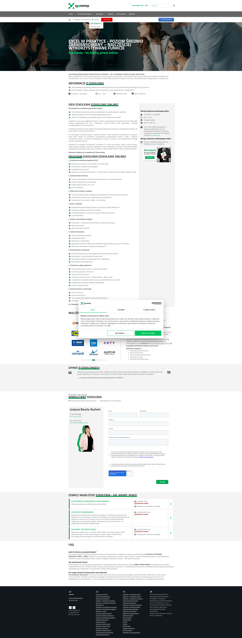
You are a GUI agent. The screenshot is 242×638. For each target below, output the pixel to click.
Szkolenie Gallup (101, 622)
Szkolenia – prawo (101, 611)
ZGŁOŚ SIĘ (106, 19)
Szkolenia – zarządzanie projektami (106, 603)
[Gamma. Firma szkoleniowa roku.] (79, 6)
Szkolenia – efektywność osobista (105, 600)
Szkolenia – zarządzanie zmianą (132, 594)
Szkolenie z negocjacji (102, 628)
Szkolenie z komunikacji (130, 611)
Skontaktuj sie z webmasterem (131, 632)
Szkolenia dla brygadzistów (130, 609)
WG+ (146, 5)
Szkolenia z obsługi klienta (103, 630)
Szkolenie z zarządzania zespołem (105, 617)
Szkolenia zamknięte (102, 594)
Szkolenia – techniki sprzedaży (131, 607)
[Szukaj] (173, 5)
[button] (72, 338)
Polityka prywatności (129, 628)
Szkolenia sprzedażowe (102, 598)
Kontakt (125, 622)
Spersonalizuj (119, 333)
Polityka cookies (127, 630)
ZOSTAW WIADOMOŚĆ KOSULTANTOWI (83, 401)
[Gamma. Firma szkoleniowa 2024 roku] (70, 20)
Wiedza (125, 624)
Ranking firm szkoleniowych (131, 613)
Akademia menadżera (102, 620)
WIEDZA (110, 14)
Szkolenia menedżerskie (103, 596)
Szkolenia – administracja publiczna (106, 609)
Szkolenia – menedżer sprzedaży (132, 605)
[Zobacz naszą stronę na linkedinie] (74, 607)
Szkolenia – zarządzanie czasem (132, 596)
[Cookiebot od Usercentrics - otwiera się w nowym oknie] (153, 303)
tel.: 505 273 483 (75, 416)
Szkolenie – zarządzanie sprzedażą (132, 598)
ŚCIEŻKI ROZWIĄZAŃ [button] (84, 14)
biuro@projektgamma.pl (76, 598)
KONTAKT (132, 14)
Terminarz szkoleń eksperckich (105, 615)
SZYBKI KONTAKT (166, 19)
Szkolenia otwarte (128, 615)
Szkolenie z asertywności (103, 626)
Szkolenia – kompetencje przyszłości (106, 607)
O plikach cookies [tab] (149, 310)
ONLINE (96, 19)
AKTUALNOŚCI (121, 14)
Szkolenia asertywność (129, 603)
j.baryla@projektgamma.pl (79, 423)
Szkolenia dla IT (127, 617)
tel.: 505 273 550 (73, 600)
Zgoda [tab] (93, 310)
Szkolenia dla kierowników (130, 600)
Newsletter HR (137, 5)
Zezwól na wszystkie (148, 333)
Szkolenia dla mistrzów (102, 634)
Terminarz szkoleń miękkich (104, 613)
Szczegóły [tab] (121, 310)
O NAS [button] (71, 14)
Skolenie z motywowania (103, 624)
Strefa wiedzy (127, 626)
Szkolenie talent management (104, 632)
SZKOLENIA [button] (99, 14)
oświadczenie (155, 135)
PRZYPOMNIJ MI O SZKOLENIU (110, 401)
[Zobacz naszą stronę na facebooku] (70, 607)
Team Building (127, 620)
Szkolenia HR (99, 605)
